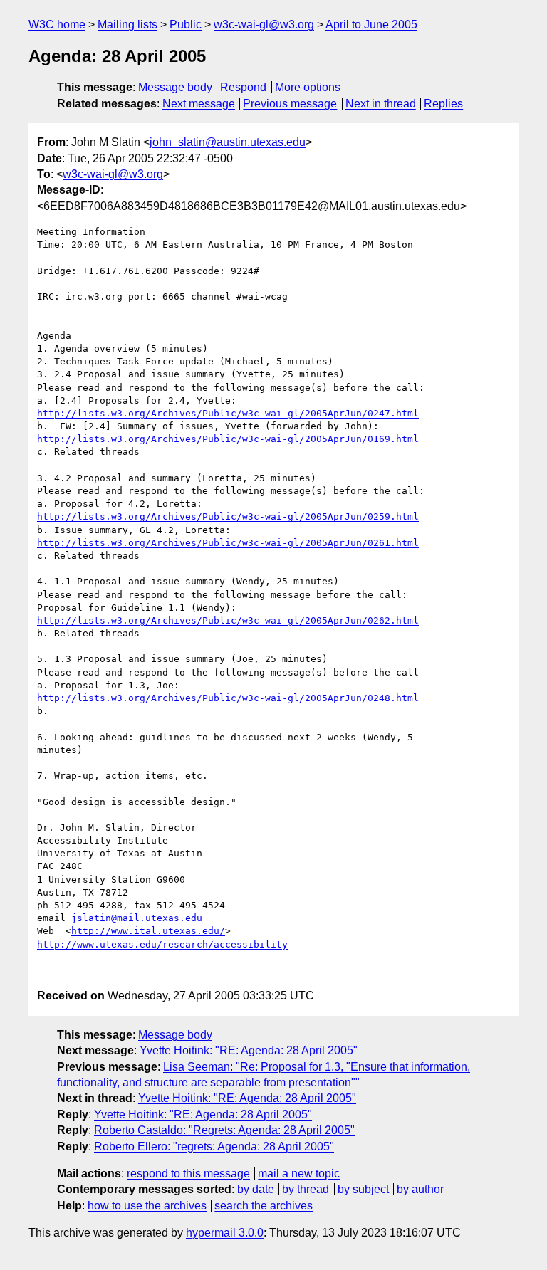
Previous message (290, 104)
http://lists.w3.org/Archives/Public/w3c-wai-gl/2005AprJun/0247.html (228, 413)
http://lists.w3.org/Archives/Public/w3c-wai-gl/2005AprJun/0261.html (228, 542)
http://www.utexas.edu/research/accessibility (162, 944)
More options (307, 87)
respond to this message (188, 1173)
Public (186, 25)
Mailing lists (127, 25)
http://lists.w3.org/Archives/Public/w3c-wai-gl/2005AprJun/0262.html (228, 620)
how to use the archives (147, 1206)
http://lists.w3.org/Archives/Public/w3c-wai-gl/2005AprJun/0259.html (228, 516)
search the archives (263, 1206)
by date (255, 1189)
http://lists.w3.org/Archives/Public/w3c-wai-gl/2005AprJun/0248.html (228, 698)
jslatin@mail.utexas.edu (136, 918)
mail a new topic (299, 1173)
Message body (175, 87)
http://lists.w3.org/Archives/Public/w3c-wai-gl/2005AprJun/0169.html (228, 439)
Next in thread (380, 104)
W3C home (56, 25)
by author (420, 1189)
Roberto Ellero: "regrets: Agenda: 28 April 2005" (214, 1146)
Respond (243, 87)
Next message (198, 104)
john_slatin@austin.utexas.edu (228, 142)
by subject (363, 1189)
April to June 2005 (371, 25)
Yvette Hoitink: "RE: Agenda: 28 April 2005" (249, 1050)
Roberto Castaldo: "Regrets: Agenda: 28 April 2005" (224, 1130)
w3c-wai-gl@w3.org (264, 25)
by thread (305, 1189)
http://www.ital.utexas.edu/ (148, 930)
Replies (443, 104)
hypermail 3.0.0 (225, 1233)
